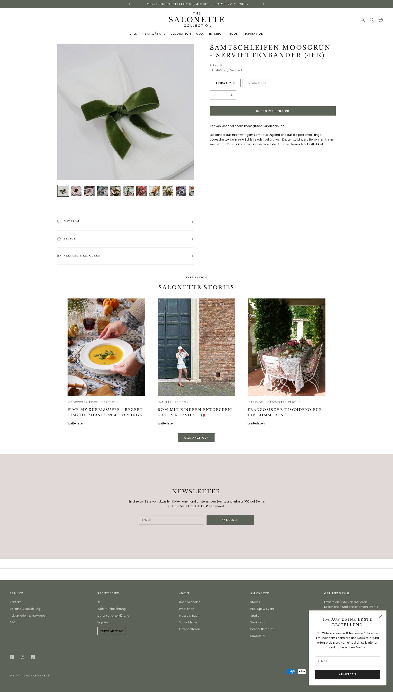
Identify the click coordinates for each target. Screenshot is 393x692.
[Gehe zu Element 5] (115, 191)
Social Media (188, 622)
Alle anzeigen (196, 438)
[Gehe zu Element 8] (154, 191)
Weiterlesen (76, 423)
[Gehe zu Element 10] (181, 191)
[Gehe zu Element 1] (63, 191)
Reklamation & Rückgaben (28, 616)
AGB (100, 602)
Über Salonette (189, 602)
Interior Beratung (262, 629)
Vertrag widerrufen (111, 631)
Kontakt (15, 602)
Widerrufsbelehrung (111, 609)
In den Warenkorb (272, 111)
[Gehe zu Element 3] (89, 191)
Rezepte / (110, 402)
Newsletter (257, 636)
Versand (236, 70)
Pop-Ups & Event (262, 609)
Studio (254, 616)
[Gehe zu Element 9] (168, 191)
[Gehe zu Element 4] (102, 191)
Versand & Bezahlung (25, 609)
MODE (233, 34)
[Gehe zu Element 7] (141, 191)
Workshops (258, 622)
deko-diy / (257, 402)
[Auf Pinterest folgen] (33, 657)
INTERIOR (216, 34)
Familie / (166, 402)
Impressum (105, 622)
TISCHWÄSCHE (153, 34)
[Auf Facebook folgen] (12, 657)
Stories (255, 602)
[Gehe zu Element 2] (76, 191)
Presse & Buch (189, 616)
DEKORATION (181, 34)
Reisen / (182, 402)
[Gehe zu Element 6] (128, 191)
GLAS (200, 34)
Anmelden (347, 674)
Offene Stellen (189, 629)
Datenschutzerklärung (113, 616)
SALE (133, 34)
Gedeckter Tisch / (84, 402)
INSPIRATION (253, 34)
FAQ (13, 622)
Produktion (186, 609)
